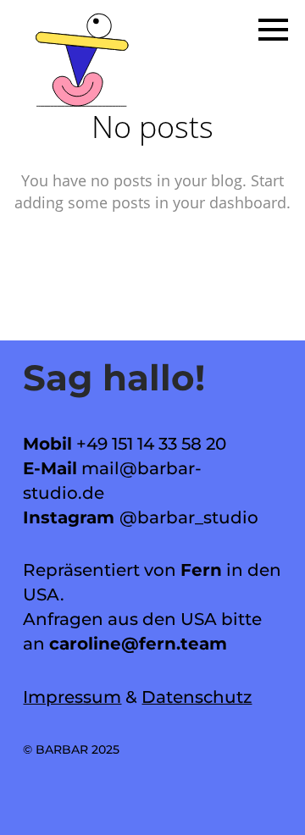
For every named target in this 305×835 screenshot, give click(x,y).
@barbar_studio (188, 517)
